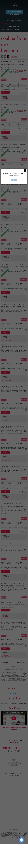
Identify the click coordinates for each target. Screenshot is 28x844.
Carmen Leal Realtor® (14, 4)
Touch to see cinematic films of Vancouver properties (14, 728)
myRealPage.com (14, 829)
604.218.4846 (15, 14)
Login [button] (14, 57)
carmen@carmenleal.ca (15, 21)
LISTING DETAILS (5, 92)
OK (14, 180)
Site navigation (14, 26)
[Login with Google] (5, 57)
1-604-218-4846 (5, 98)
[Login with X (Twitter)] (8, 57)
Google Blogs (14, 693)
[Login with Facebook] (2, 57)
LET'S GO (14, 743)
